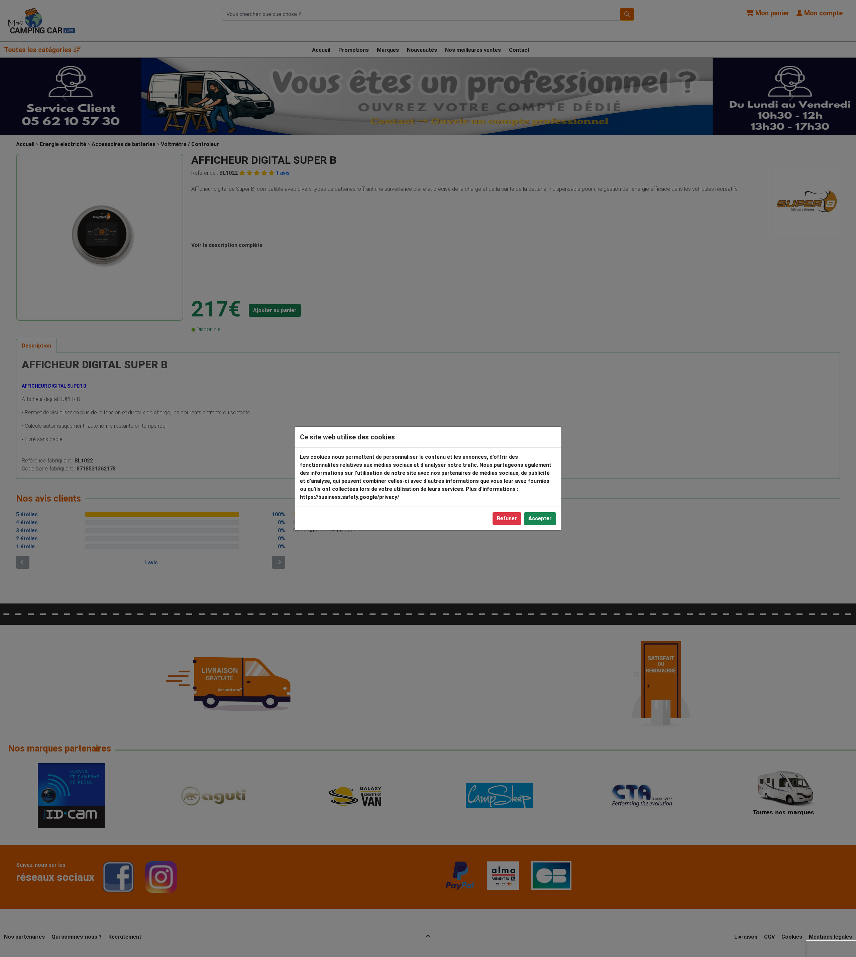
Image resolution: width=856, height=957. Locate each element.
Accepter (540, 518)
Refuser (507, 518)
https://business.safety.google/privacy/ (349, 497)
